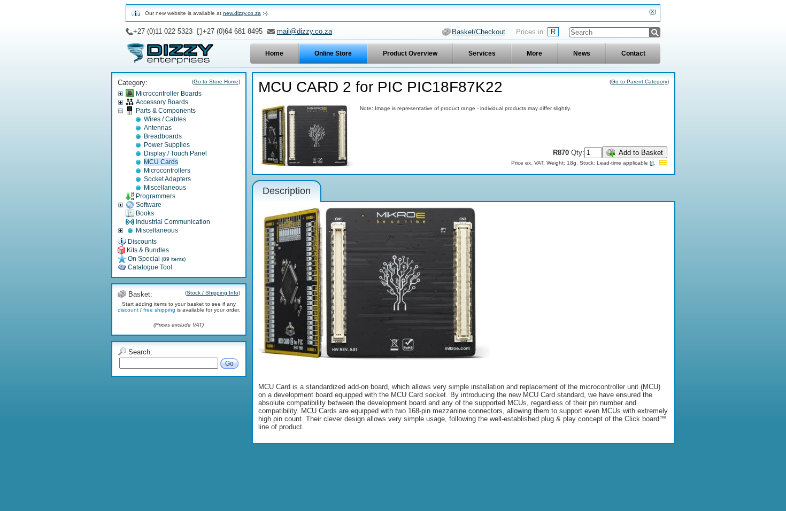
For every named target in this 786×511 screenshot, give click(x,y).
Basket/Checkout (478, 32)
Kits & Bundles (148, 250)
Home (274, 53)
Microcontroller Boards (169, 93)
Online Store (333, 53)
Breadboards (163, 136)
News (581, 53)
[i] (652, 163)
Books (145, 213)
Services (482, 53)
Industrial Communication (173, 222)
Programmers (155, 196)
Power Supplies (167, 145)
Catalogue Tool (150, 267)
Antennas (158, 127)
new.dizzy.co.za (242, 13)
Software (148, 204)
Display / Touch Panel (175, 153)
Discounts (142, 241)
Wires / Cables (165, 119)
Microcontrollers (167, 170)
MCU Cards (161, 162)
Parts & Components (166, 110)
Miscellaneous (165, 187)
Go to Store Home (216, 81)
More (534, 53)
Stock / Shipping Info (212, 293)
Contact (633, 53)
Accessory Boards (162, 102)
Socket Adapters (167, 179)
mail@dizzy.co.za (304, 31)
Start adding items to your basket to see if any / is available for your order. (179, 307)
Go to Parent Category (639, 81)
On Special (157, 258)
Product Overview (410, 53)
